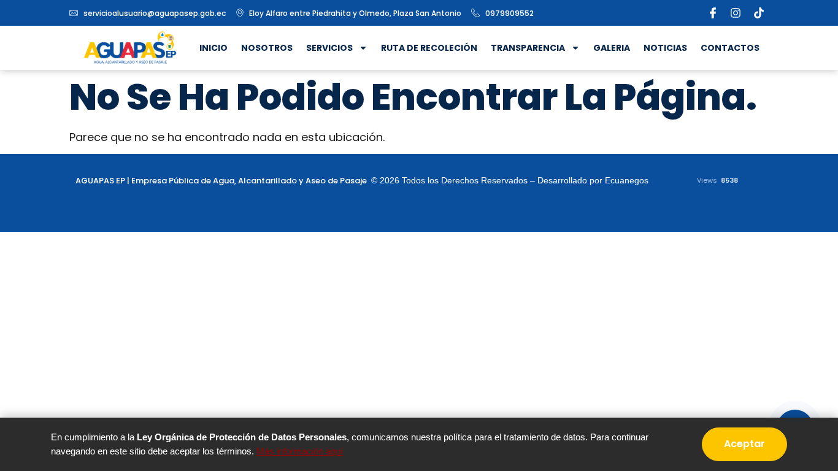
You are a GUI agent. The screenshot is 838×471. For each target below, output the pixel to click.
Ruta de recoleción (429, 48)
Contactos (730, 48)
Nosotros (267, 48)
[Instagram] (735, 13)
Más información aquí (299, 451)
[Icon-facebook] (713, 13)
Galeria (611, 48)
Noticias (665, 48)
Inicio (213, 48)
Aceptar (744, 444)
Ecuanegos (626, 180)
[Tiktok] (759, 13)
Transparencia (528, 48)
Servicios (329, 48)
